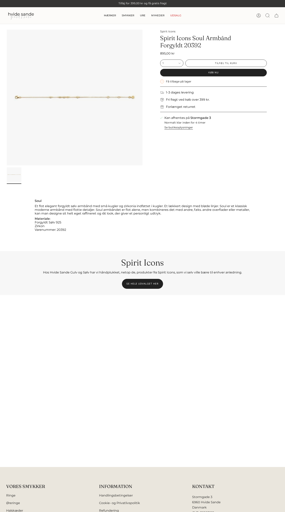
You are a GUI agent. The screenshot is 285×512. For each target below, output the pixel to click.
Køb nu (213, 72)
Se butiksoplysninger (178, 127)
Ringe (11, 495)
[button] (110, 15)
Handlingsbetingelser (116, 495)
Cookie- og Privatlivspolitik (119, 503)
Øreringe (13, 503)
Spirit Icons (167, 31)
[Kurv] (276, 15)
